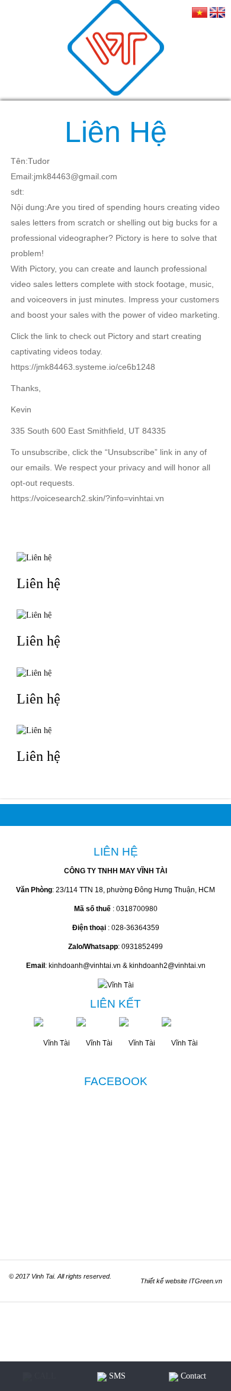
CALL (44, 1375)
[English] (217, 11)
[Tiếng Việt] (199, 11)
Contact (192, 1375)
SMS (116, 1375)
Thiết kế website (163, 1281)
